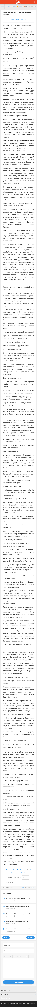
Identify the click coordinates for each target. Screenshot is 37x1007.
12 (21, 873)
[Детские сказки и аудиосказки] (18, 2)
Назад (6, 937)
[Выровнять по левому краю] (14, 957)
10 (12, 873)
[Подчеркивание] (10, 957)
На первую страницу (18, 19)
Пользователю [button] (5, 998)
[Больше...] (30, 957)
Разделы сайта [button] (5, 990)
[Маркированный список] (24, 957)
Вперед (30, 937)
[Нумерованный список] (26, 957)
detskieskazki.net (16, 1003)
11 (16, 873)
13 (25, 873)
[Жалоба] (23, 887)
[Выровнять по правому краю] (20, 957)
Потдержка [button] (4, 994)
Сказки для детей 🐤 (12, 6)
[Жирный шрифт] (5, 957)
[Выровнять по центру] (17, 957)
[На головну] (2, 6)
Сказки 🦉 (22, 6)
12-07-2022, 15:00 (7, 887)
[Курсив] (8, 957)
